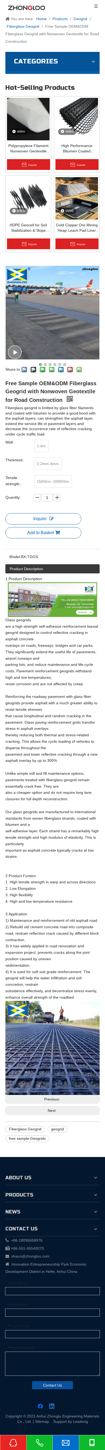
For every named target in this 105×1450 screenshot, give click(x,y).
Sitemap (42, 1421)
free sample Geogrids (27, 1138)
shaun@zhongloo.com (30, 1256)
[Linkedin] (52, 1406)
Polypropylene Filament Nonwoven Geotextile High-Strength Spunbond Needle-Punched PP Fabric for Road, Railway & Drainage (28, 149)
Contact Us (52, 1385)
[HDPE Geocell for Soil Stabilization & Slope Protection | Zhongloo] (28, 198)
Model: (15, 557)
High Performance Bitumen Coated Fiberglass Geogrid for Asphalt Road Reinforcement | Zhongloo (77, 149)
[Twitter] (63, 1406)
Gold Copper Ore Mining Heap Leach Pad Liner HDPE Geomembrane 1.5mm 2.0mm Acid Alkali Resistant (76, 228)
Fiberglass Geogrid (25, 1129)
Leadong (80, 1421)
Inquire (40, 518)
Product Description (26, 569)
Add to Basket (40, 532)
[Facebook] (41, 1406)
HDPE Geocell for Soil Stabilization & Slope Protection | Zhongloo (28, 228)
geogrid (57, 1129)
